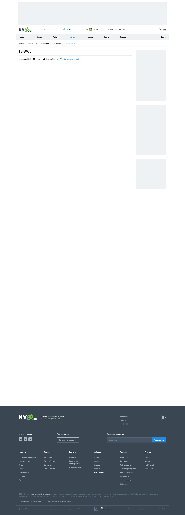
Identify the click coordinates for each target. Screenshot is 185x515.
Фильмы (57, 43)
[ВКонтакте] (20, 439)
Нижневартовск (25, 461)
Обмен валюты (50, 469)
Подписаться (159, 440)
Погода (123, 37)
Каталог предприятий (128, 469)
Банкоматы (48, 465)
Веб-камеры (124, 476)
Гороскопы (124, 484)
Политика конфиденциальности (59, 501)
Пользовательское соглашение (30, 501)
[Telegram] (30, 439)
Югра (21, 465)
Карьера (72, 457)
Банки (39, 37)
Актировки (149, 469)
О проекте (124, 416)
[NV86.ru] (25, 29)
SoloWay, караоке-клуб (70, 59)
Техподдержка (125, 424)
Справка (89, 37)
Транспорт (124, 457)
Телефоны (123, 461)
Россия (21, 469)
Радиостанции (125, 480)
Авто (21, 480)
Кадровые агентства (77, 467)
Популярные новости (27, 457)
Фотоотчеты (70, 43)
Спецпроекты (24, 472)
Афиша (72, 37)
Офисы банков (50, 461)
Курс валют (48, 457)
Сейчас (147, 457)
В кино (21, 43)
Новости (22, 37)
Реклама (123, 420)
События (31, 43)
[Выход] (164, 29)
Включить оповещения (68, 440)
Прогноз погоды (126, 472)
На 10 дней (149, 465)
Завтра (147, 461)
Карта (106, 37)
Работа (56, 37)
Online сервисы (126, 465)
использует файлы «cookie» (41, 494)
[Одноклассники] (25, 439)
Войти (163, 37)
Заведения (45, 43)
